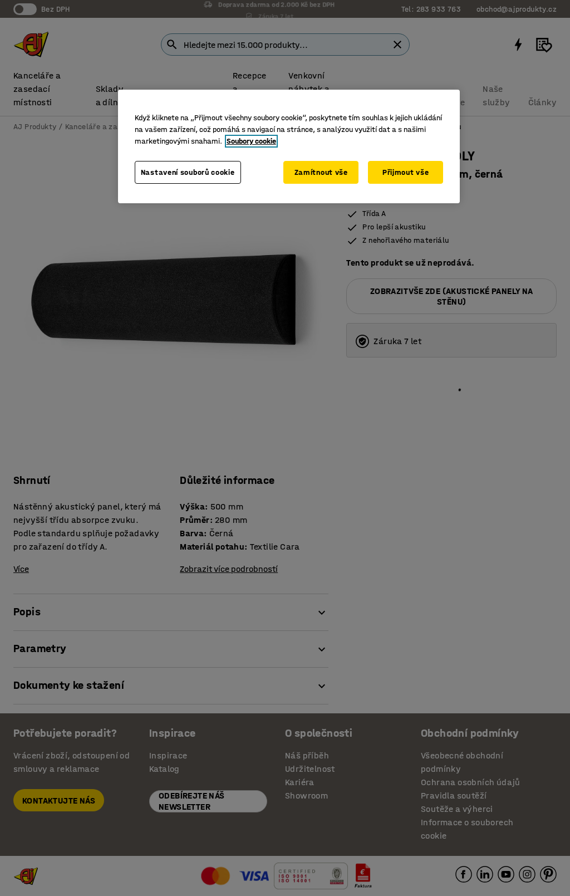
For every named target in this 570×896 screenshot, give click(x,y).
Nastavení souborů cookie (188, 172)
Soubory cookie (251, 141)
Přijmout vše (405, 172)
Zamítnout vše (321, 172)
